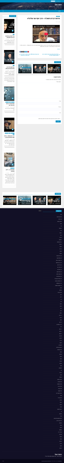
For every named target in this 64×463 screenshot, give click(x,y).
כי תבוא (60, 329)
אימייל (59, 106)
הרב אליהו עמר (59, 258)
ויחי (61, 299)
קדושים (60, 413)
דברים (61, 248)
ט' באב (60, 322)
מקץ (61, 365)
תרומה (61, 448)
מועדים (60, 354)
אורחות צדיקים (59, 216)
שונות (57, 16)
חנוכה (61, 317)
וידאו (59, 16)
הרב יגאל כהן (59, 269)
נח (61, 370)
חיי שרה (60, 315)
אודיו (61, 214)
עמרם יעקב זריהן (59, 393)
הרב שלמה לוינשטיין (58, 285)
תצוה (61, 445)
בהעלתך (60, 228)
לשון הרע (60, 345)
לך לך (61, 340)
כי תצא (60, 331)
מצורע (61, 361)
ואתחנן (60, 290)
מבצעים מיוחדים (59, 347)
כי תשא (60, 333)
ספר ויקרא (60, 388)
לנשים (61, 342)
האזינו (61, 251)
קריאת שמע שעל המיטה (58, 418)
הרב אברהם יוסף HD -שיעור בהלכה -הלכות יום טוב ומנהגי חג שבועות (30, 55)
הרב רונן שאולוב (59, 283)
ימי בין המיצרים (59, 324)
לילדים (61, 338)
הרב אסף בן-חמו (59, 260)
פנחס (61, 404)
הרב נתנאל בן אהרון (58, 280)
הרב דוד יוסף (59, 264)
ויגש (61, 294)
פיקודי (61, 402)
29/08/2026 (12, 39)
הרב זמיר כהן (29, 67)
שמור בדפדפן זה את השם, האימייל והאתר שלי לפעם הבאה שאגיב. (49, 118)
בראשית (60, 239)
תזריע (61, 443)
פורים (61, 400)
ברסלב (60, 244)
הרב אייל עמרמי (59, 255)
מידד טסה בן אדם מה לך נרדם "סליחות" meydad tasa (54, 70)
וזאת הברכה (60, 292)
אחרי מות (60, 219)
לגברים (60, 335)
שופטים (60, 429)
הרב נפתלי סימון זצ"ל (58, 278)
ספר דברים (60, 386)
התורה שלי (58, 5)
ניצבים (61, 372)
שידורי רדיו (60, 432)
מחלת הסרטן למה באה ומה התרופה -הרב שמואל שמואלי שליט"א (50, 55)
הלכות (61, 253)
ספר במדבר (60, 381)
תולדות (60, 441)
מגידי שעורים (23, 67)
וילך (61, 301)
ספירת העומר (59, 379)
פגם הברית (60, 397)
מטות (61, 356)
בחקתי (61, 232)
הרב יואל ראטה (59, 271)
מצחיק (61, 363)
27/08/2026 (12, 139)
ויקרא (61, 306)
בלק (61, 235)
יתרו (61, 326)
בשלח (61, 246)
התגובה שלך (58, 81)
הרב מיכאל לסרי (59, 276)
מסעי (61, 358)
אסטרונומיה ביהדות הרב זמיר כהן (25, 69)
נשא (61, 374)
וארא (61, 287)
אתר (60, 112)
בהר (61, 230)
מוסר (13, 134)
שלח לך (60, 434)
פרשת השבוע (59, 409)
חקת (61, 319)
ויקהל (61, 303)
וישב (61, 310)
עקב (61, 395)
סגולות (61, 377)
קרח (61, 416)
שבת (61, 425)
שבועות (60, 422)
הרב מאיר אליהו (59, 274)
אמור (61, 223)
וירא (61, 308)
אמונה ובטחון (59, 221)
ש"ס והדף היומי (59, 420)
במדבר (60, 237)
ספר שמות (60, 390)
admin (52, 71)
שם (60, 101)
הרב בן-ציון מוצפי (59, 262)
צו (61, 411)
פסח (61, 406)
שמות (61, 436)
